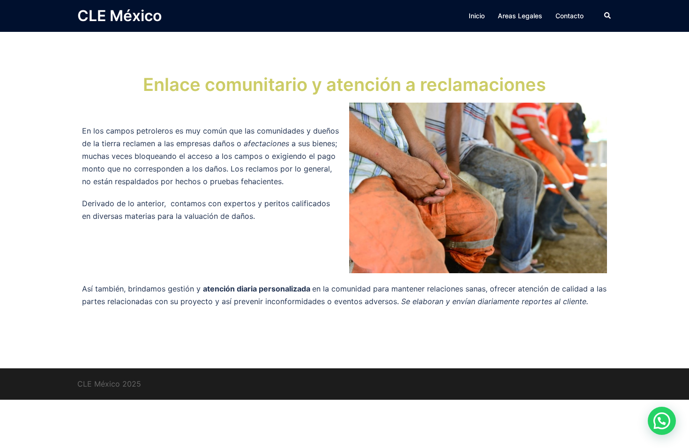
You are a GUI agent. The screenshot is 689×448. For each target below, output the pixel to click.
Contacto (569, 16)
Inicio (477, 16)
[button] (608, 16)
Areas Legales (520, 16)
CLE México (119, 16)
